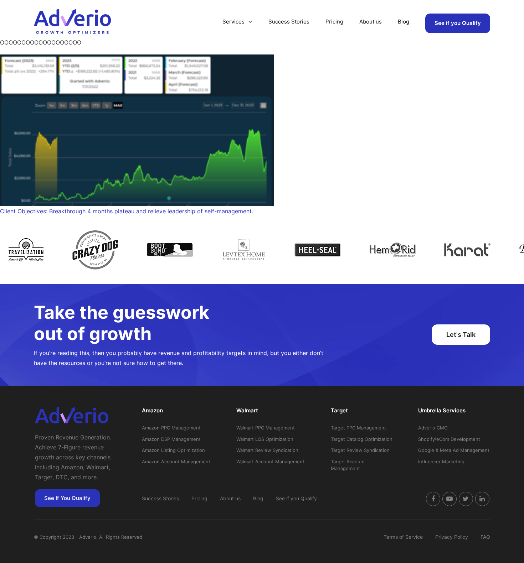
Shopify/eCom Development (449, 439)
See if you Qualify (458, 23)
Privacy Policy (451, 537)
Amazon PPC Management (171, 428)
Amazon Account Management (176, 461)
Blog (403, 21)
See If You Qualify (67, 498)
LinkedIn (482, 499)
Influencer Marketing (441, 461)
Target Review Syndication (360, 450)
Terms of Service (403, 537)
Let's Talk (461, 334)
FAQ (485, 537)
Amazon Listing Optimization (173, 450)
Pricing (334, 21)
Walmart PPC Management (265, 428)
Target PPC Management (358, 428)
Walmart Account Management (270, 461)
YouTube (449, 499)
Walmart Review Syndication (267, 450)
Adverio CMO (433, 428)
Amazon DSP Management (171, 439)
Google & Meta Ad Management (453, 450)
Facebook (433, 499)
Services (233, 21)
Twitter (466, 499)
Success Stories (288, 21)
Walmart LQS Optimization (264, 439)
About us (370, 21)
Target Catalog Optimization (361, 439)
